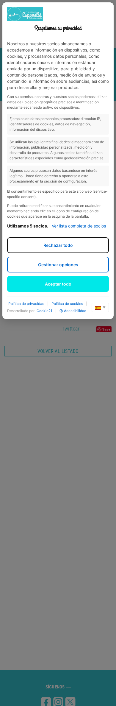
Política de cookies (67, 303)
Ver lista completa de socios (79, 225)
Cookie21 (44, 310)
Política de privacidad (26, 303)
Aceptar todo (58, 283)
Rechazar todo (58, 245)
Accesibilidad (75, 310)
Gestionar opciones (58, 264)
